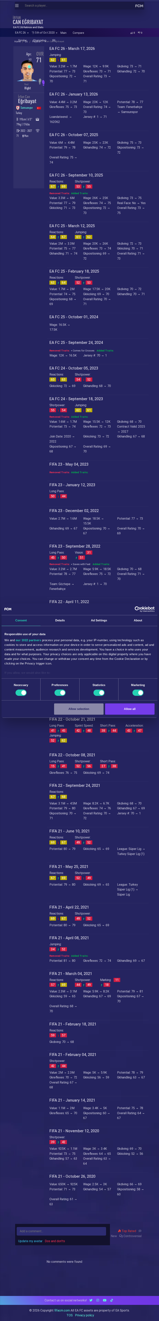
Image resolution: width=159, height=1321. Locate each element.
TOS (70, 1315)
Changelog (39, 40)
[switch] (60, 693)
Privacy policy (84, 1315)
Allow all (130, 709)
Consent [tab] (21, 620)
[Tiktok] (111, 1300)
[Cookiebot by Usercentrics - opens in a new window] (138, 609)
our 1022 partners (28, 640)
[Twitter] (90, 1300)
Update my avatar (30, 1241)
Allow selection (78, 709)
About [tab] (138, 620)
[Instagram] (97, 1300)
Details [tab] (60, 620)
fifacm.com (62, 1310)
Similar (22, 40)
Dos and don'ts (55, 1241)
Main (63, 32)
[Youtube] (104, 1300)
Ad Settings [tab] (99, 620)
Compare (78, 32)
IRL (54, 40)
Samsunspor (27, 107)
